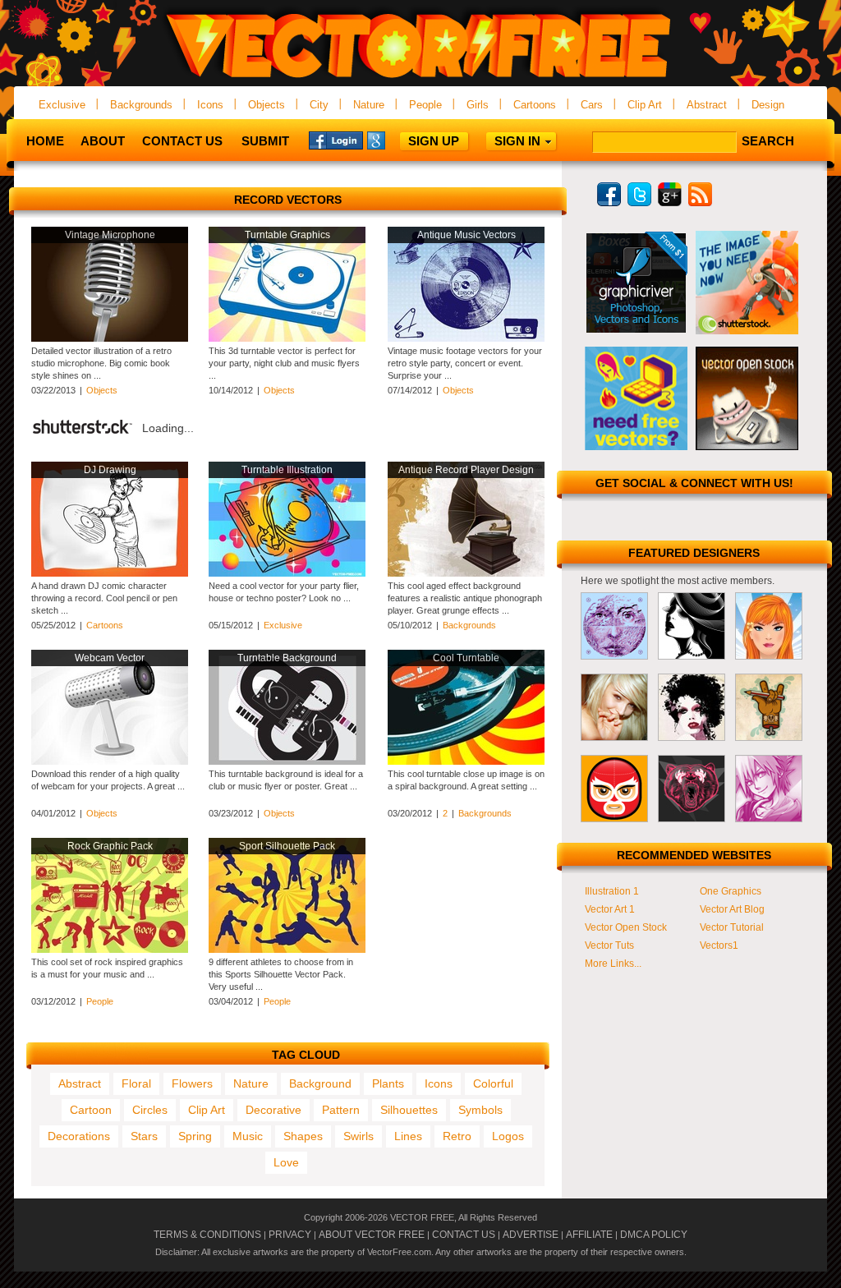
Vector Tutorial (732, 927)
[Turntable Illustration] (287, 573)
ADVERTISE (530, 1234)
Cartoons (534, 105)
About (102, 141)
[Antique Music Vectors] (466, 338)
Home (45, 141)
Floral (136, 1083)
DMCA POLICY (653, 1234)
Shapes (303, 1136)
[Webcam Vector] (109, 761)
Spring (195, 1136)
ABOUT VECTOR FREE (372, 1234)
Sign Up (433, 141)
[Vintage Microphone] (109, 338)
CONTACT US (463, 1234)
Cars (592, 105)
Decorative (273, 1109)
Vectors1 (719, 945)
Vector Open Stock (626, 927)
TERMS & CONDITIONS (207, 1234)
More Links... (613, 963)
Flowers (192, 1083)
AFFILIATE (589, 1234)
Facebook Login (336, 139)
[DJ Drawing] (109, 573)
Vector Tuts (609, 945)
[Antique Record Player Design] (466, 573)
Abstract (707, 105)
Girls (477, 105)
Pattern (341, 1109)
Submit (265, 141)
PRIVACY (290, 1234)
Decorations (79, 1136)
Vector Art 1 (610, 909)
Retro (457, 1136)
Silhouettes (409, 1109)
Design (767, 105)
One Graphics (730, 891)
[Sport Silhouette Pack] (287, 949)
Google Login (394, 139)
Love (286, 1162)
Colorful (493, 1083)
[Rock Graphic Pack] (109, 949)
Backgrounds (141, 105)
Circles (150, 1109)
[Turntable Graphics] (287, 338)
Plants (388, 1083)
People (425, 105)
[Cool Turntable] (466, 761)
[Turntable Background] (287, 761)
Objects (266, 105)
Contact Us (182, 141)
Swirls (358, 1136)
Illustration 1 (612, 891)
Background (320, 1083)
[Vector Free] (420, 79)
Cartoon (91, 1109)
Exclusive (62, 105)
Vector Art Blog (732, 909)
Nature (368, 105)
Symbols (480, 1109)
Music (247, 1136)
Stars (144, 1136)
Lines (408, 1136)
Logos (508, 1136)
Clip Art (644, 105)
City (319, 105)
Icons (210, 105)
